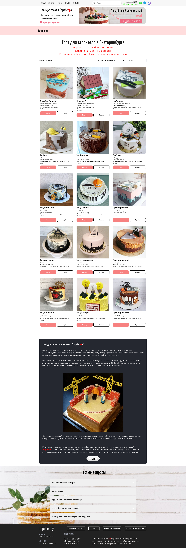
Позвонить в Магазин (76, 528)
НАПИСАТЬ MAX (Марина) (135, 528)
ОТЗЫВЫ (67, 3)
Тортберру (48, 449)
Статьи (94, 528)
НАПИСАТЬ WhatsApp (112, 528)
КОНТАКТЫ (76, 3)
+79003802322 (131, 2)
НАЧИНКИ (59, 3)
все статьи (93, 458)
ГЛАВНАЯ (43, 3)
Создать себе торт (131, 21)
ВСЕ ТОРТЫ (51, 3)
